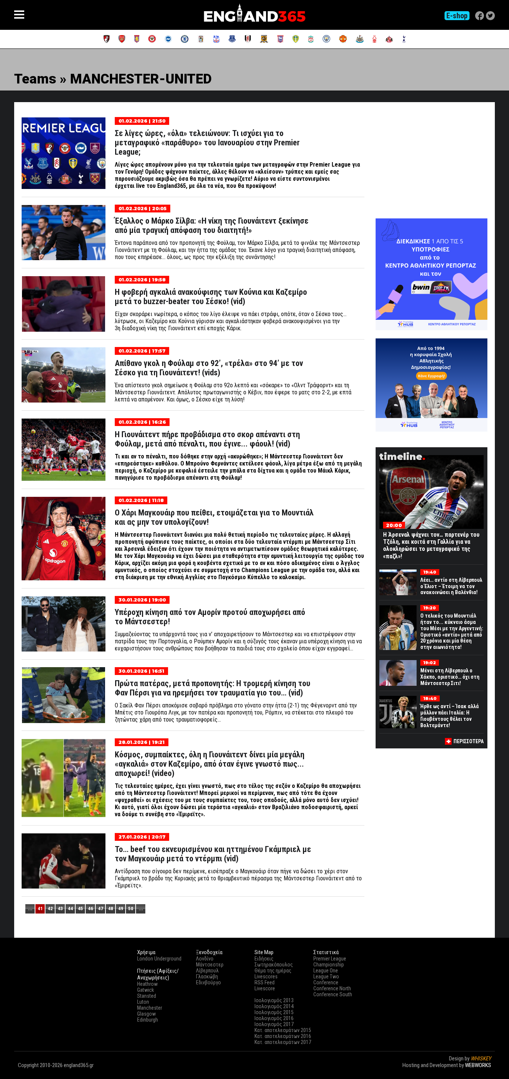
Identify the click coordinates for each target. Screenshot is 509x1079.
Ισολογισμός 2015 (274, 1012)
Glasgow (146, 1014)
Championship (328, 965)
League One (325, 971)
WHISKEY (481, 1058)
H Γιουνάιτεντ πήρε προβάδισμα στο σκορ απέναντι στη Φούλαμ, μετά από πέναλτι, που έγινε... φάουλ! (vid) (207, 439)
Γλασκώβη (207, 976)
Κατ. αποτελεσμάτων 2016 (283, 1036)
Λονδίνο (205, 959)
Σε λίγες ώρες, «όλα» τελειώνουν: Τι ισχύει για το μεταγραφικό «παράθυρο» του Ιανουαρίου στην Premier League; (207, 143)
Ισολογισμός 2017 (274, 1024)
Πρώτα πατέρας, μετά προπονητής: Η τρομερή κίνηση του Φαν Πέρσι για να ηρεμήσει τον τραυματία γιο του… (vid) (212, 688)
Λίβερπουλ (207, 971)
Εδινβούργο (208, 982)
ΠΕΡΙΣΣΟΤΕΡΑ (468, 741)
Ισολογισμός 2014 (274, 1006)
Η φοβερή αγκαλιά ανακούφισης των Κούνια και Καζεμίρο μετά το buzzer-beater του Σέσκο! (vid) (211, 296)
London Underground (159, 959)
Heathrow (147, 984)
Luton (143, 1002)
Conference (325, 982)
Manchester (149, 1008)
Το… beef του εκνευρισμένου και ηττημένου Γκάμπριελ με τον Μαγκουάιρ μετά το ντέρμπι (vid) (213, 854)
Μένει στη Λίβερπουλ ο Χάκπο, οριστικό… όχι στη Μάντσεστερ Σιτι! (450, 677)
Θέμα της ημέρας (273, 971)
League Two (326, 976)
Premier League (329, 959)
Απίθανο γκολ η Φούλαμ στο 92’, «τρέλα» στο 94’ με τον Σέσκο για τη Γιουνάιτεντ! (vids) (209, 368)
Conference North (332, 988)
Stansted (146, 996)
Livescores (266, 976)
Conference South (332, 994)
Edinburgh (147, 1020)
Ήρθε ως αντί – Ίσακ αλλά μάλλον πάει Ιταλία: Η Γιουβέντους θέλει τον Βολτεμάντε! (449, 715)
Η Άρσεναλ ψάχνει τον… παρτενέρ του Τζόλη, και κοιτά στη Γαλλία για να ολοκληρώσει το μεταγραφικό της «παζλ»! (431, 545)
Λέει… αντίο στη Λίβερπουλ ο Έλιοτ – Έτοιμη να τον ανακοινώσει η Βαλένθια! (451, 586)
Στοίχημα (480, 1072)
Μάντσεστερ (210, 965)
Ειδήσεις (264, 959)
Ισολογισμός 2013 (274, 1000)
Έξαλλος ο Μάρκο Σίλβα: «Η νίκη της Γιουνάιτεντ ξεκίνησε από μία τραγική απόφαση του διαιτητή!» (212, 225)
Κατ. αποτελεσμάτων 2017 (283, 1042)
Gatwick (145, 990)
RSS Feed (265, 982)
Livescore (265, 988)
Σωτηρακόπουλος (274, 965)
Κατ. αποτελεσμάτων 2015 (283, 1030)
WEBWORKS (478, 1065)
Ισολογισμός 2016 (274, 1018)
